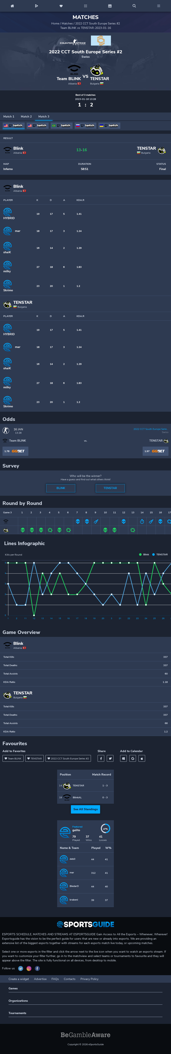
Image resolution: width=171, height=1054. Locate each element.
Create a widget (19, 979)
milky (7, 271)
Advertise (40, 979)
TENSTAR (99, 79)
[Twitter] (110, 758)
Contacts (69, 979)
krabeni (74, 899)
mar (17, 231)
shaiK (7, 252)
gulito (76, 830)
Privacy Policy (89, 979)
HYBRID (9, 218)
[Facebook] (101, 758)
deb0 (72, 859)
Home (55, 24)
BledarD (74, 886)
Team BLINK (69, 79)
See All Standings (85, 809)
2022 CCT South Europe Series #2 (97, 24)
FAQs (55, 979)
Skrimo (8, 290)
